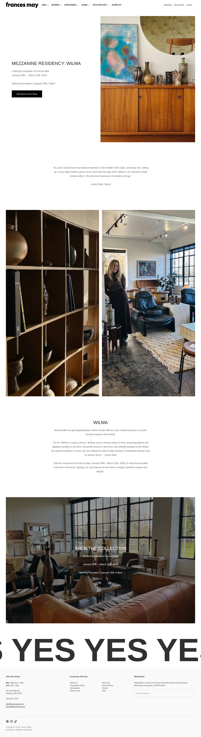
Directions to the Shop (27, 94)
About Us (73, 683)
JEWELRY (116, 5)
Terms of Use (75, 691)
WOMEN (55, 5)
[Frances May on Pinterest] (7, 721)
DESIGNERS (70, 5)
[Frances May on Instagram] (11, 721)
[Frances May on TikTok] (15, 721)
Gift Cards (106, 683)
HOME (84, 5)
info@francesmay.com (15, 704)
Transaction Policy (77, 685)
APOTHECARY (100, 5)
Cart (191, 6)
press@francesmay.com (15, 707)
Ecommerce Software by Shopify (19, 730)
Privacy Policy (107, 685)
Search (168, 5)
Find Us (105, 688)
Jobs (104, 691)
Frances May (26, 727)
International (75, 688)
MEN (44, 5)
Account (179, 5)
